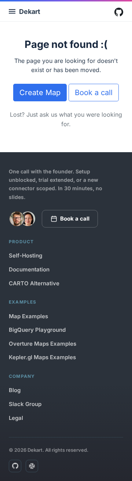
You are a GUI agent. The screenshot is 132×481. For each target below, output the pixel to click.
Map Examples (28, 316)
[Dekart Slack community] (32, 466)
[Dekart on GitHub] (15, 466)
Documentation (29, 269)
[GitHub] (118, 12)
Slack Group (25, 404)
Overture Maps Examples (42, 343)
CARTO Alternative (34, 283)
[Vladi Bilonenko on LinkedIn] (17, 219)
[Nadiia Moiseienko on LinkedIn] (28, 219)
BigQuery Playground (37, 329)
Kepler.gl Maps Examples (42, 357)
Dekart (29, 11)
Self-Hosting (25, 255)
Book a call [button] (94, 92)
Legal (16, 417)
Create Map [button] (39, 92)
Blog (15, 390)
